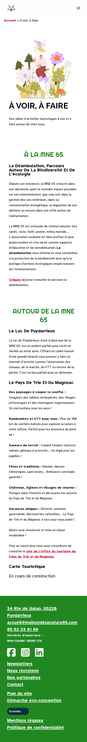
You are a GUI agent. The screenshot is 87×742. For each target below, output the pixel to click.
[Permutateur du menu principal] (78, 8)
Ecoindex (15, 711)
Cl (10, 280)
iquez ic (18, 280)
